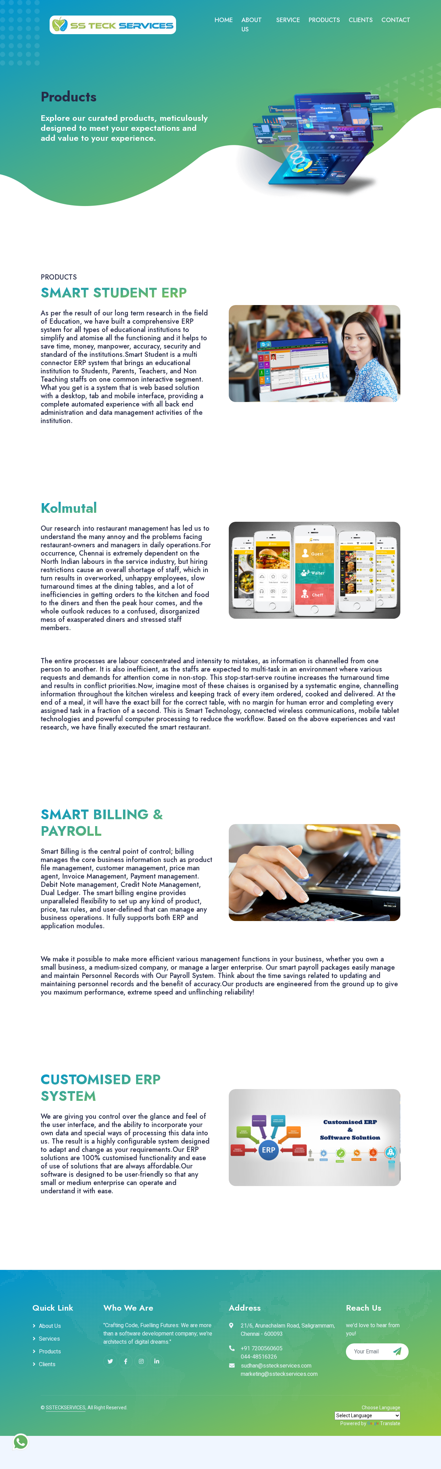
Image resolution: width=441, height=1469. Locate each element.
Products (50, 1352)
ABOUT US (252, 25)
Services (49, 1339)
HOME (224, 20)
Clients (47, 1364)
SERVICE (288, 20)
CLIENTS (361, 20)
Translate (390, 1423)
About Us (50, 1326)
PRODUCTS (324, 20)
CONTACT (395, 20)
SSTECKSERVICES (65, 1407)
